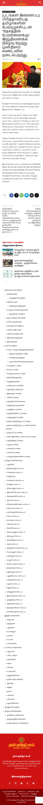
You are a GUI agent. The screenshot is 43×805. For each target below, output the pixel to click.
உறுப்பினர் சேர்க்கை (9, 792)
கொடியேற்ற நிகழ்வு (16, 358)
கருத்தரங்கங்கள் (13, 381)
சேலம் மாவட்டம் (13, 516)
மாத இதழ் (33, 794)
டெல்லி (10, 639)
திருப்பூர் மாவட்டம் (14, 536)
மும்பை (10, 635)
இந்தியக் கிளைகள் (12, 616)
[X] (16, 195)
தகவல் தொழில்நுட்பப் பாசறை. (19, 421)
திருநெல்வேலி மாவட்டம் (16, 608)
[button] (40, 3)
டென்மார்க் (11, 671)
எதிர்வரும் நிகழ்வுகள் (17, 306)
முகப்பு (4, 8)
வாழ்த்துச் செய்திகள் (17, 298)
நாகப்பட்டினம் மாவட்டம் (16, 564)
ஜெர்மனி (10, 651)
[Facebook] (11, 195)
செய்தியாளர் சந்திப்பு (15, 326)
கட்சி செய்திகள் (11, 346)
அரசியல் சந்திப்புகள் (15, 334)
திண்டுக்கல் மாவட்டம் (15, 540)
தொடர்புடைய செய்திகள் (12, 242)
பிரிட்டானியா (12, 655)
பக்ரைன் (10, 695)
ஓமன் (9, 691)
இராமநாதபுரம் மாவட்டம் (16, 596)
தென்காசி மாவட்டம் (14, 604)
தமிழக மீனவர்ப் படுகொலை (18, 723)
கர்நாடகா (10, 620)
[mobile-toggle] (3, 3)
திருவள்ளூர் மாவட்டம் (15, 468)
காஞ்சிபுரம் (11, 476)
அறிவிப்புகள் (12, 302)
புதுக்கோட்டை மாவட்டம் (16, 576)
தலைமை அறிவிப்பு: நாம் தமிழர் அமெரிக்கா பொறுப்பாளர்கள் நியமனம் (27, 274)
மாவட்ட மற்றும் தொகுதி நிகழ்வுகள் (20, 350)
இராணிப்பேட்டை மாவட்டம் (17, 492)
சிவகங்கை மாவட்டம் (15, 580)
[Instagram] (15, 783)
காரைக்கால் (11, 643)
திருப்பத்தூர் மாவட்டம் (15, 488)
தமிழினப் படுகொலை (15, 715)
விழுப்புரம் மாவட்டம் (14, 508)
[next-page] (7, 282)
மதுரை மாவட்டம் (13, 584)
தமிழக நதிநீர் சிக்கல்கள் (16, 719)
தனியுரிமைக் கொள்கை (29, 796)
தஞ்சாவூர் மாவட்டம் (14, 572)
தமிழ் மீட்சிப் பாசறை (15, 433)
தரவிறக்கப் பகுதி (33, 792)
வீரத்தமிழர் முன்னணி (15, 405)
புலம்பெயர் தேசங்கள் (9, 12)
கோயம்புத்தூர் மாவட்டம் (16, 532)
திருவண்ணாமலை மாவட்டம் (18, 504)
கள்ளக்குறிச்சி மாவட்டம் (16, 512)
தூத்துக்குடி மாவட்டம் (15, 600)
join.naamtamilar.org (21, 768)
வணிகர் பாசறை (13, 452)
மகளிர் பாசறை (13, 397)
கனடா (9, 663)
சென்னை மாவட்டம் (14, 472)
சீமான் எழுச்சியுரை (14, 322)
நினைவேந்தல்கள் (14, 377)
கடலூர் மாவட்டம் (13, 560)
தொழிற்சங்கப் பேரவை (16, 401)
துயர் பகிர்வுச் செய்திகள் (16, 318)
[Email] (37, 195)
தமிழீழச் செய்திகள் (12, 707)
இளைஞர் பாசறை (14, 393)
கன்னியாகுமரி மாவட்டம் (16, 612)
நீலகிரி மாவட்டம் (13, 528)
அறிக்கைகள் (12, 294)
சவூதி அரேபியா (13, 675)
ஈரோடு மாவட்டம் (13, 524)
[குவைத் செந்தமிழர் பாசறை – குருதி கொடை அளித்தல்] (7, 263)
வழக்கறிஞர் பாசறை (15, 440)
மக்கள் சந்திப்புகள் (14, 330)
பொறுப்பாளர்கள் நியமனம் (17, 310)
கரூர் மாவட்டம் (12, 544)
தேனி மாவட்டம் (13, 588)
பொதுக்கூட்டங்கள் (14, 366)
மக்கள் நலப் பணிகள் (15, 385)
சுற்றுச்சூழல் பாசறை (15, 417)
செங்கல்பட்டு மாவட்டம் (15, 480)
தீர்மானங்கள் (12, 342)
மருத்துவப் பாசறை (14, 409)
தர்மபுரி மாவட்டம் (13, 500)
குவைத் (10, 683)
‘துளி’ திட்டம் (22, 792)
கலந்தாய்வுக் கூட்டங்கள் (16, 373)
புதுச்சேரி (10, 464)
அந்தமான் (11, 624)
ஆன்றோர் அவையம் (15, 389)
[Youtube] (33, 783)
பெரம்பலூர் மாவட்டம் (15, 552)
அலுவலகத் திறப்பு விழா (18, 354)
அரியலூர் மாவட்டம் (14, 556)
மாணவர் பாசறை (14, 448)
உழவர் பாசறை (13, 444)
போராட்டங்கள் (12, 370)
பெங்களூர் (11, 631)
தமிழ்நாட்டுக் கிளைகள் (13, 460)
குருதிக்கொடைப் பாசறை (17, 413)
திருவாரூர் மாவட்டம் (15, 568)
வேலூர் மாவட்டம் (13, 484)
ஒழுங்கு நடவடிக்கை (17, 314)
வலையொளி (23, 794)
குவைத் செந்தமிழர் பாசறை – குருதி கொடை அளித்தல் (26, 263)
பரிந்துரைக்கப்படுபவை (12, 245)
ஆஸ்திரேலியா (13, 703)
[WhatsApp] (21, 195)
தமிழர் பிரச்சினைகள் (13, 711)
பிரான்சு (10, 667)
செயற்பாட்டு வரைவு (12, 796)
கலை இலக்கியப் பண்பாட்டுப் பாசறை (21, 436)
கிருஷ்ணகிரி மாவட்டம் (16, 496)
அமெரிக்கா (11, 659)
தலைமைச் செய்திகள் (13, 290)
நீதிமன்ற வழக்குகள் (15, 338)
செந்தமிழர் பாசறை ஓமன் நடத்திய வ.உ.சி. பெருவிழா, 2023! (27, 252)
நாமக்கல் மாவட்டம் (14, 520)
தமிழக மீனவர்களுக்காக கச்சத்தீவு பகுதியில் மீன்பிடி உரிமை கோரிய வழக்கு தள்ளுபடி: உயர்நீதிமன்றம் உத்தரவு (33, 217)
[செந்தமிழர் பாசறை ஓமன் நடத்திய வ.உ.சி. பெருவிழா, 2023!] (7, 252)
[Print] (31, 195)
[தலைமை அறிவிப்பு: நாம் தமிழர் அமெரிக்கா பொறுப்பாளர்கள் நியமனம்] (7, 274)
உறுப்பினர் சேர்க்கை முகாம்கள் (21, 362)
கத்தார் (9, 687)
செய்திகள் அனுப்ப (11, 794)
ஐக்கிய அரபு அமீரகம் (15, 679)
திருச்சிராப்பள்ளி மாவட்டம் (17, 548)
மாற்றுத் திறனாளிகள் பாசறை (18, 456)
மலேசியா (11, 699)
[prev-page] (3, 282)
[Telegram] (26, 195)
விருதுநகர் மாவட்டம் (15, 592)
